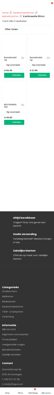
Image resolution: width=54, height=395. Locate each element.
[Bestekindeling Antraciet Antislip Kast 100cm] (14, 44)
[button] (14, 75)
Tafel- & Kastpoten (12, 311)
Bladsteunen (9, 301)
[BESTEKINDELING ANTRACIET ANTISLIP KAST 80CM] (14, 91)
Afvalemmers (9, 291)
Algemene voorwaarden (15, 334)
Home (5, 12)
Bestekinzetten (10, 16)
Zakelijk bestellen (11, 354)
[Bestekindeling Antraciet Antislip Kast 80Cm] (40, 44)
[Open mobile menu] (45, 4)
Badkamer (7, 296)
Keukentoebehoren (23, 12)
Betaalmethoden (11, 349)
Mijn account (9, 329)
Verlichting (8, 316)
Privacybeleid (9, 339)
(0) (22, 58)
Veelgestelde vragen (13, 344)
